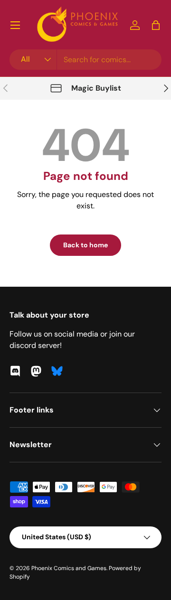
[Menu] (15, 25)
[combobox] (86, 59)
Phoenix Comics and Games (68, 568)
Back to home (85, 245)
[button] (155, 25)
